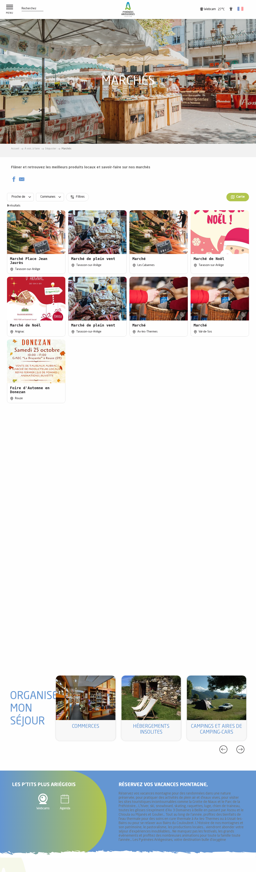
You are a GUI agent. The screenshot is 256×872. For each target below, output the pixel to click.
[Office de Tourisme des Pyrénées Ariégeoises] (128, 9)
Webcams (43, 808)
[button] (29, 8)
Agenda (65, 808)
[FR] (240, 9)
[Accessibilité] (231, 8)
